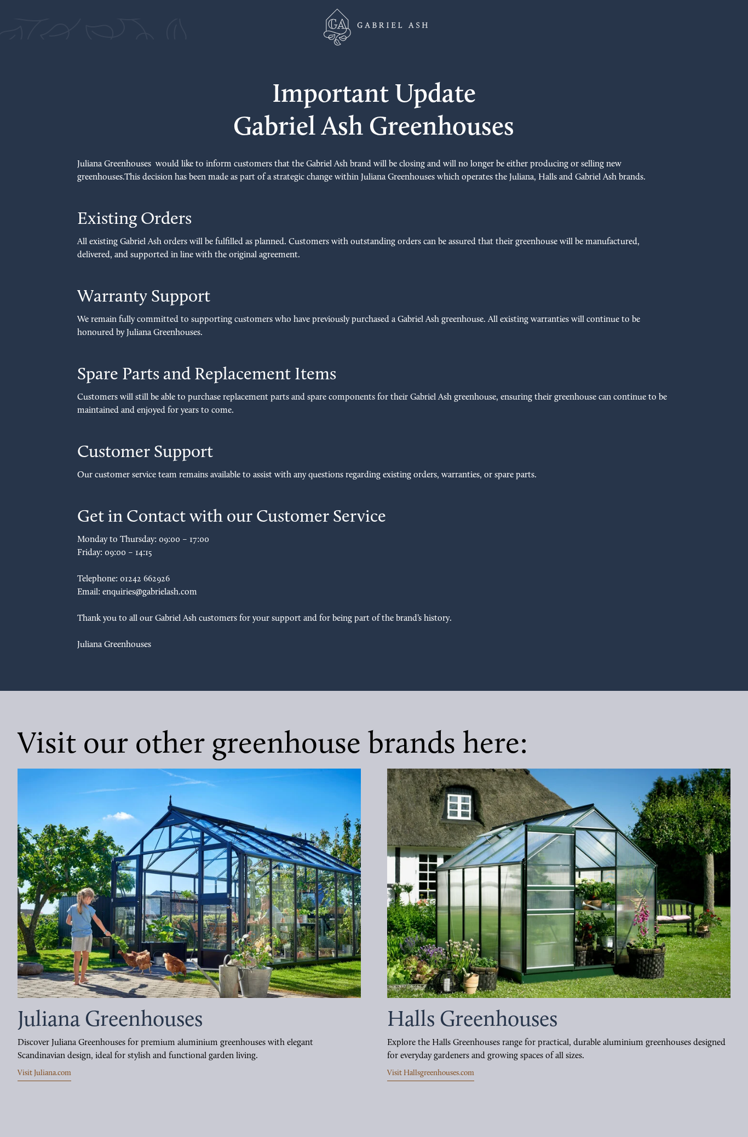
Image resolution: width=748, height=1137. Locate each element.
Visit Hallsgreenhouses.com (430, 1073)
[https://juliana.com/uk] (189, 883)
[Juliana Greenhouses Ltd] (374, 27)
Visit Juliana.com (44, 1073)
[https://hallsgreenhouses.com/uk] (558, 883)
